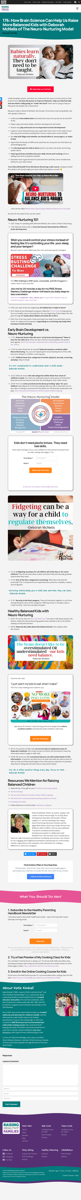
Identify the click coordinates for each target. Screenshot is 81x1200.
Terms (62, 1171)
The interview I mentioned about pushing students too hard (33, 798)
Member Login (54, 1171)
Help (76, 1175)
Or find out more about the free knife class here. (40, 487)
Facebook (39, 805)
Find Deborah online (18, 802)
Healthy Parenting (48, 2)
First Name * (28, 458)
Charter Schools (68, 1175)
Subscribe (40, 941)
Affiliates (75, 1171)
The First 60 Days (17, 791)
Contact (25, 1141)
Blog (23, 1138)
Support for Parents (29, 1154)
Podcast (45, 1154)
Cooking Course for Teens (67, 1130)
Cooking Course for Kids (47, 1130)
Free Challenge (27, 1156)
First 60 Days (55, 311)
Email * (26, 463)
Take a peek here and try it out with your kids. (41, 966)
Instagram (48, 805)
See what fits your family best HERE (46, 978)
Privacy (68, 1171)
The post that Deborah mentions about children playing (32, 795)
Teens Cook (36, 2)
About (24, 1129)
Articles (44, 1137)
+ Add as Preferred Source (40, 876)
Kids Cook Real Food (38, 619)
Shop (24, 1132)
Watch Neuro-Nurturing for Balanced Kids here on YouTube (48, 209)
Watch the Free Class (40, 470)
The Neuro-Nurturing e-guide (46, 788)
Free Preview (46, 1135)
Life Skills (58, 2)
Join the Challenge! (40, 739)
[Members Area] (75, 2)
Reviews (25, 1135)
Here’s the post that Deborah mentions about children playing (38, 391)
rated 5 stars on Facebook (22, 978)
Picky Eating (67, 2)
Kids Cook (27, 2)
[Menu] (77, 8)
